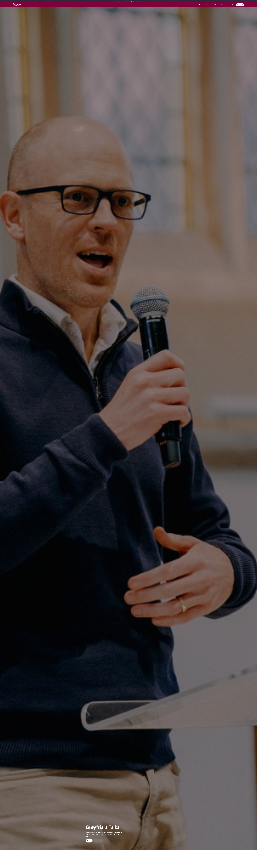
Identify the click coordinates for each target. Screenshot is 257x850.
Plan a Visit (240, 4)
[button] (201, 4)
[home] (17, 4)
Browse (89, 840)
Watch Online (98, 840)
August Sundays (117, 1)
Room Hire (231, 4)
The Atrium (224, 4)
